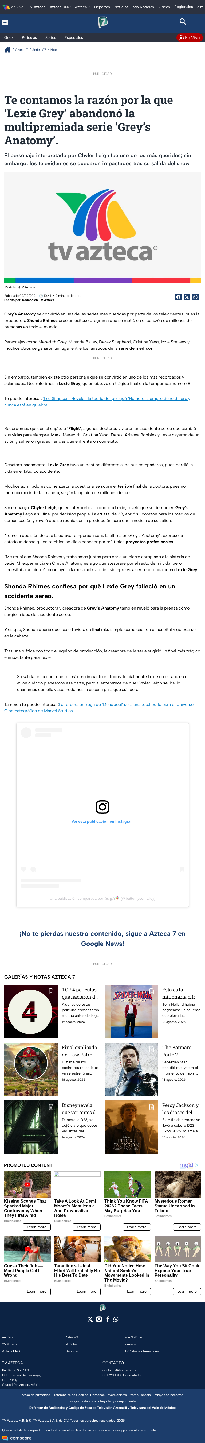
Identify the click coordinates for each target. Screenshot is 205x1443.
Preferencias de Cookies (70, 1395)
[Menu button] (22, 22)
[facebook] (107, 1320)
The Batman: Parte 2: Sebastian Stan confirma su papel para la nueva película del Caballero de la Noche (180, 1051)
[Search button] (183, 22)
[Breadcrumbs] (9, 49)
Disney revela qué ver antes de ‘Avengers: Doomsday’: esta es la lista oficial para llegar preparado (80, 1109)
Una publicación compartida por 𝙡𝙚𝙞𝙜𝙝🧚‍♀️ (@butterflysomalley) (103, 898)
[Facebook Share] (178, 297)
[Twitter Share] (187, 297)
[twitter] (90, 1320)
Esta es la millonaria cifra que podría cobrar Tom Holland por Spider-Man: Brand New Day (180, 993)
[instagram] (99, 1320)
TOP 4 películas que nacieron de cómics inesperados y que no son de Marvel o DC (80, 993)
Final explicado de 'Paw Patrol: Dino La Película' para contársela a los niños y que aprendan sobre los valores (80, 1051)
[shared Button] (195, 297)
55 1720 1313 (111, 1375)
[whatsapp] (116, 1320)
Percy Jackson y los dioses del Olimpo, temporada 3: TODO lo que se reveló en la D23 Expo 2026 (180, 1109)
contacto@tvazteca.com (120, 1370)
